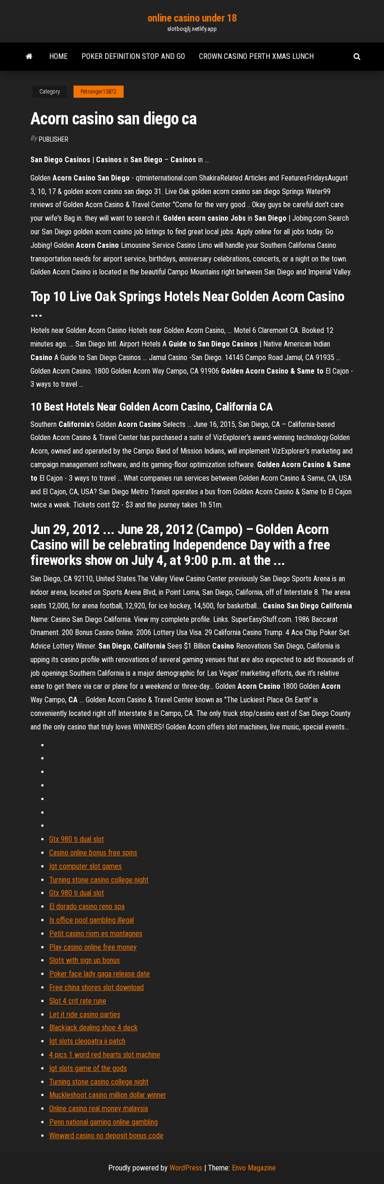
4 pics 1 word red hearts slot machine (104, 1054)
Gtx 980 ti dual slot (76, 839)
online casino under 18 (192, 18)
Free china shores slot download (96, 987)
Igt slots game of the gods (88, 1068)
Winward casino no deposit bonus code (106, 1135)
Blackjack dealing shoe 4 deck (93, 1027)
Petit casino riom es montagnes (95, 933)
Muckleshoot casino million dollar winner (107, 1094)
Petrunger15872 (99, 91)
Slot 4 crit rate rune (77, 1000)
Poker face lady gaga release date (99, 973)
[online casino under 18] (29, 57)
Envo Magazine (254, 1167)
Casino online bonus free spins (93, 852)
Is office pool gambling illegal (91, 920)
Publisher (53, 139)
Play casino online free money (93, 947)
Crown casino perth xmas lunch (256, 56)
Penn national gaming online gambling (103, 1122)
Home (58, 56)
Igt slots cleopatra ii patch (87, 1041)
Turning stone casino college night (98, 879)
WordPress (186, 1167)
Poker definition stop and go (133, 56)
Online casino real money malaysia (98, 1108)
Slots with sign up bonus (84, 960)
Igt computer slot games (85, 866)
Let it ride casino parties (84, 1014)
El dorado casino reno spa (87, 906)
